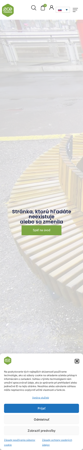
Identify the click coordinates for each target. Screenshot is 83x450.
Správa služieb (40, 397)
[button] (77, 361)
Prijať (42, 408)
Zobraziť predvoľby (42, 431)
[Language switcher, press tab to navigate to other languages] (63, 10)
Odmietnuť (41, 419)
